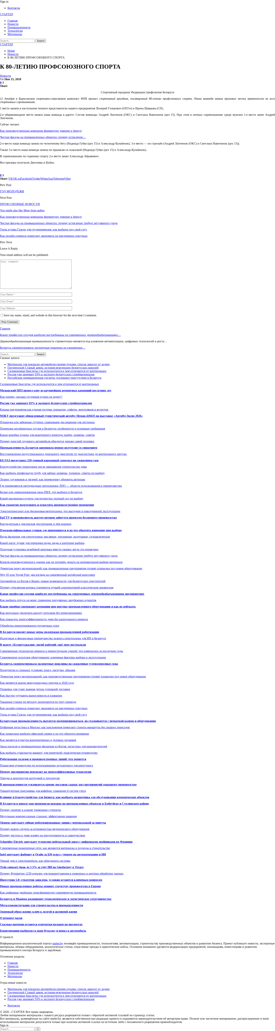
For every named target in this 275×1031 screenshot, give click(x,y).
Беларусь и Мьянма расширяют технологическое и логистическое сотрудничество (55, 899)
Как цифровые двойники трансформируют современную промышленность (48, 892)
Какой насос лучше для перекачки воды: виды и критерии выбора (42, 543)
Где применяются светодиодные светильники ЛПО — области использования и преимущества (61, 485)
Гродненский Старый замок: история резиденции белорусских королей (53, 367)
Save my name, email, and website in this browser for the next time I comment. (50, 315)
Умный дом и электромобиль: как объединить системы (35, 860)
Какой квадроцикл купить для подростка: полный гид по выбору (41, 498)
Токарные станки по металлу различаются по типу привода (38, 701)
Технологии (15, 30)
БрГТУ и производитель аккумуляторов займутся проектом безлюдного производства (58, 517)
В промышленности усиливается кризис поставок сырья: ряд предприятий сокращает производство (68, 784)
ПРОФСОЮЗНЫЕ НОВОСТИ (20, 204)
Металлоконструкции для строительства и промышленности (41, 905)
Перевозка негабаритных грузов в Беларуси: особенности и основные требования (52, 428)
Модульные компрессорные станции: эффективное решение (38, 816)
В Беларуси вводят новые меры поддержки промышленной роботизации (49, 632)
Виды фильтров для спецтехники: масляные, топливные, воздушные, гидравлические (55, 536)
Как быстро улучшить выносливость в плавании (31, 695)
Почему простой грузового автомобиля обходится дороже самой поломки (47, 441)
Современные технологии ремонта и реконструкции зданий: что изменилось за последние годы (61, 651)
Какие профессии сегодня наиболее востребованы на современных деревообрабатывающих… (60, 335)
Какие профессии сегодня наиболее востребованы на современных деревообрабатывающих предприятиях (72, 593)
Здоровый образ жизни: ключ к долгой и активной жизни (38, 911)
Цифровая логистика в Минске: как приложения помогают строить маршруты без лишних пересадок (65, 727)
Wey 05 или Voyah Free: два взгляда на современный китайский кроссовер (47, 574)
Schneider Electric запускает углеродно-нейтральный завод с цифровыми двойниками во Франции (66, 841)
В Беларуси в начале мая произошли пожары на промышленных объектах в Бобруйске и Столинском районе (74, 803)
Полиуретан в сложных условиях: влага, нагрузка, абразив (37, 670)
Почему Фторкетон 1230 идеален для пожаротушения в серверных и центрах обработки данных (61, 873)
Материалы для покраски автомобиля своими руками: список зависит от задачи (58, 364)
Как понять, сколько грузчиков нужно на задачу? (31, 396)
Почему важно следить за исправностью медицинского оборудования (44, 829)
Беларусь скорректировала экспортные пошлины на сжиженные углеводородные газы (59, 663)
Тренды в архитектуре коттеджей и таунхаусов (30, 778)
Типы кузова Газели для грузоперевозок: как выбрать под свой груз (43, 714)
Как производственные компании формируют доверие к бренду (41, 130)
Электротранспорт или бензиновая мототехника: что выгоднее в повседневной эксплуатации (60, 511)
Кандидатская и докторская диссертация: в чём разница (35, 524)
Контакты (13, 8)
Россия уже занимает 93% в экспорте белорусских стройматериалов (50, 374)
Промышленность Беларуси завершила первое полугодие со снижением (48, 447)
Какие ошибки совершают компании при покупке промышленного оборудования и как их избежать (68, 606)
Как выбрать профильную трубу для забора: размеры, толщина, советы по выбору (52, 473)
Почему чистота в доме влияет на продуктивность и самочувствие (42, 835)
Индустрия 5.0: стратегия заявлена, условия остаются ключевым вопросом (51, 879)
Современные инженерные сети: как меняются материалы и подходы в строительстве (55, 848)
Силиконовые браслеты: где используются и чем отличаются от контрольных (56, 371)
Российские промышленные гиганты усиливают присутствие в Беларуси (54, 377)
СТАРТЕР (6, 14)
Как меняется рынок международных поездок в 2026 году (37, 682)
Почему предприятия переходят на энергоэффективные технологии (45, 771)
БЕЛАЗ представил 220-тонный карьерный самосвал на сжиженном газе (49, 460)
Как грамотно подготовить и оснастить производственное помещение (47, 504)
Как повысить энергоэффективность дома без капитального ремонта (44, 619)
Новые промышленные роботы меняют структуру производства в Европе (50, 886)
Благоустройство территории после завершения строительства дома (43, 466)
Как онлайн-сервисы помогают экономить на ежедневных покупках (44, 708)
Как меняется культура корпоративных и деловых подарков (38, 740)
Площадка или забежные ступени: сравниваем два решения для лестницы (47, 422)
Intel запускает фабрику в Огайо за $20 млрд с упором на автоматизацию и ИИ (53, 854)
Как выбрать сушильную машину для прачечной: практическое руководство (48, 752)
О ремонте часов (11, 918)
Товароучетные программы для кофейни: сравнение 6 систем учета (43, 790)
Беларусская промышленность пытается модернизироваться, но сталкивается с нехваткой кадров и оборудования (78, 721)
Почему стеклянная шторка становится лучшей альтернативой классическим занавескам (56, 587)
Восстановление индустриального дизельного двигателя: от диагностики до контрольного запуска (63, 454)
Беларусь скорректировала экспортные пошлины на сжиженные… (42, 347)
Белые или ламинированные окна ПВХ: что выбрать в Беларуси (41, 492)
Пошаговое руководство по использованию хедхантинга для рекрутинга (46, 765)
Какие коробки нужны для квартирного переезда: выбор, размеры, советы (47, 435)
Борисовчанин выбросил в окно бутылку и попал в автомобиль (43, 930)
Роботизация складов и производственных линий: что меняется (43, 759)
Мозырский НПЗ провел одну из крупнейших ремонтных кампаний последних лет (55, 390)
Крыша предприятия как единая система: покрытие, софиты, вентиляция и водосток (54, 409)
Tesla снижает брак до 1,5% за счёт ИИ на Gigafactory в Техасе (42, 867)
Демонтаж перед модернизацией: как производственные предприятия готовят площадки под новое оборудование (73, 676)
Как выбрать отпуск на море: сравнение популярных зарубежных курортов (48, 600)
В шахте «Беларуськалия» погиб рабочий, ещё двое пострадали (43, 644)
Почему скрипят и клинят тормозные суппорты (30, 810)
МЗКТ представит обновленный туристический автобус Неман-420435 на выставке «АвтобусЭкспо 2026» (71, 415)
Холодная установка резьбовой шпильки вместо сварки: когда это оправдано (49, 549)
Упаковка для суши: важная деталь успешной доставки (35, 689)
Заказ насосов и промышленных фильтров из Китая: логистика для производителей (53, 746)
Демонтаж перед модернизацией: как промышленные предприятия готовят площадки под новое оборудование (71, 568)
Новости (13, 24)
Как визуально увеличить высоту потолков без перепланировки (41, 612)
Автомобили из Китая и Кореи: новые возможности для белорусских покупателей (53, 581)
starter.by (57, 943)
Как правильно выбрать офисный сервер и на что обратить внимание (44, 733)
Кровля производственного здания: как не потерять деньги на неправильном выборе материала (61, 562)
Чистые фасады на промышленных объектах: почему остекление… (43, 137)
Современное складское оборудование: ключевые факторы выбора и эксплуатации (53, 657)
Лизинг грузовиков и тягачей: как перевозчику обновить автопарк (42, 479)
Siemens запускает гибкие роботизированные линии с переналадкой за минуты (53, 822)
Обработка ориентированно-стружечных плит (29, 625)
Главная (12, 20)
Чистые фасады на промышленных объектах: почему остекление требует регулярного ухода (58, 555)
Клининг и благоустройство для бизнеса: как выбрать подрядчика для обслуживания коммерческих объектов (74, 797)
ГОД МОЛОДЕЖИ (12, 191)
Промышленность (18, 27)
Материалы (14, 34)
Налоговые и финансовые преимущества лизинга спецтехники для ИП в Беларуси (53, 638)
